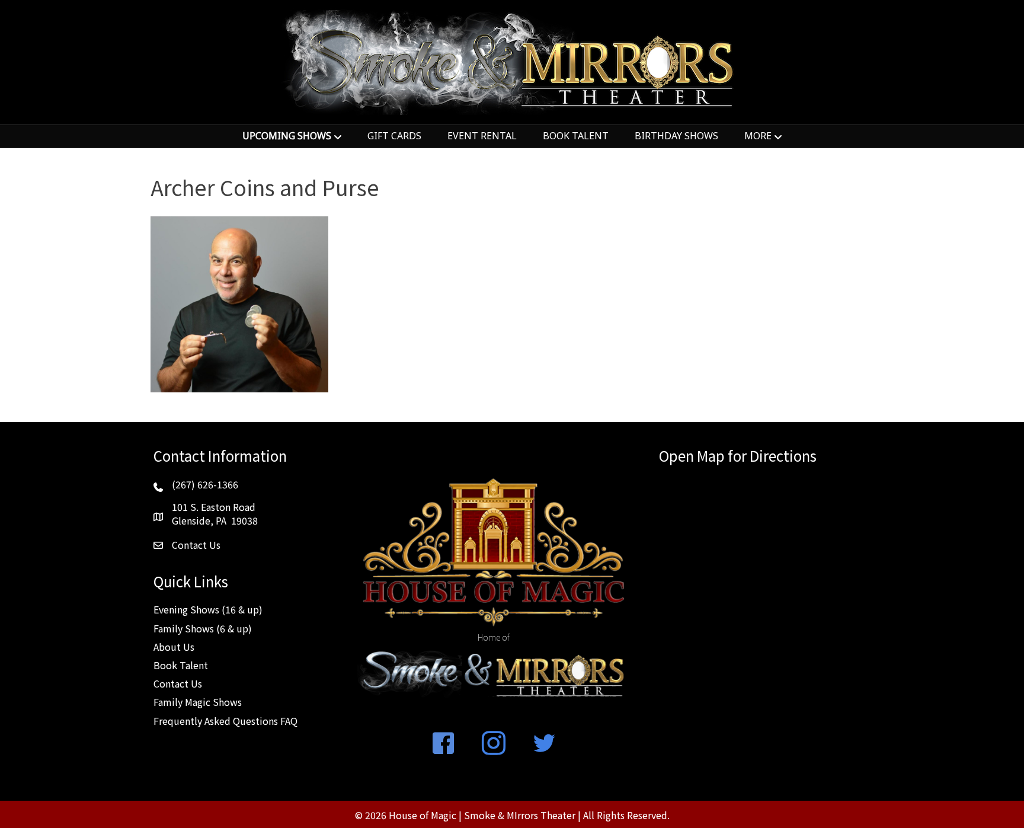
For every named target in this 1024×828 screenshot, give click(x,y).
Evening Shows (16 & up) (208, 609)
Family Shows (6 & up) (202, 628)
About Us (173, 647)
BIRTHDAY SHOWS (676, 135)
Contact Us (177, 683)
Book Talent (180, 665)
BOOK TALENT (576, 135)
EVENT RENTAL (482, 135)
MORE (758, 135)
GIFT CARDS (394, 135)
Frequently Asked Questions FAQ (225, 721)
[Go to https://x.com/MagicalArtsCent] (544, 743)
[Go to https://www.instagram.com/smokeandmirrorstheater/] (493, 743)
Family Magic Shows (197, 702)
